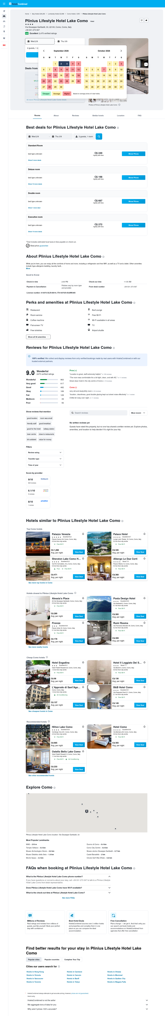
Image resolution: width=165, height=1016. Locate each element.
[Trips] (4, 38)
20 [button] (44, 81)
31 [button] (121, 87)
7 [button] (49, 69)
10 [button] (67, 69)
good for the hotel (34, 429)
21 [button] (49, 81)
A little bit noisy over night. (84, 398)
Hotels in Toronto (34, 982)
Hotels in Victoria (34, 975)
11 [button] (73, 69)
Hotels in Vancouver (35, 978)
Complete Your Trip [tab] (72, 959)
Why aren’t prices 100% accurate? (42, 1009)
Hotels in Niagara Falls (116, 982)
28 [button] (49, 87)
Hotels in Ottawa (114, 971)
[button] (4, 3)
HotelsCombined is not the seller (41, 1000)
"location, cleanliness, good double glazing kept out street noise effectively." (102, 394)
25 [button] (73, 81)
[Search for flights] (4, 11)
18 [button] (73, 75)
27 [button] (44, 87)
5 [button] (78, 63)
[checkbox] (38, 481)
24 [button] (67, 81)
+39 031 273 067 (32, 30)
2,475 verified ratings (48, 33)
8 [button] (55, 69)
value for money (45, 439)
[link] (40, 582)
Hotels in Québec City (116, 978)
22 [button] (55, 81)
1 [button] (55, 63)
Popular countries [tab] (52, 959)
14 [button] (49, 75)
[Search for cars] (4, 21)
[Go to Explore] (4, 31)
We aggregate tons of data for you (42, 1004)
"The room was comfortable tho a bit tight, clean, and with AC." (98, 377)
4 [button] (72, 63)
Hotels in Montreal (114, 975)
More (28, 268)
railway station (48, 429)
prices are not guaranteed (79, 993)
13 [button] (44, 75)
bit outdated (31, 439)
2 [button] (61, 63)
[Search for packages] (4, 26)
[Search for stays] (4, 16)
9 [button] (61, 69)
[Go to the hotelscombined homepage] (18, 4)
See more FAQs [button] (68, 898)
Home (27, 14)
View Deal (79, 552)
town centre (31, 434)
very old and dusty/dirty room (85, 391)
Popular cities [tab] (33, 959)
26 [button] (78, 81)
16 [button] (61, 75)
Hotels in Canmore (74, 971)
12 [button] (78, 69)
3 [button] (67, 63)
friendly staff (31, 423)
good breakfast (45, 423)
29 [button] (55, 87)
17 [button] (67, 75)
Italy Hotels (35, 14)
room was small (46, 418)
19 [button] (78, 75)
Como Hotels (71, 14)
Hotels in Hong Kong (35, 971)
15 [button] (55, 75)
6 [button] (43, 69)
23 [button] (61, 81)
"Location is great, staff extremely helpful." (91, 374)
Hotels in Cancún (74, 975)
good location (32, 418)
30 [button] (61, 87)
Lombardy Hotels (53, 14)
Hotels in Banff (73, 978)
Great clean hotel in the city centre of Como (91, 381)
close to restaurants (46, 434)
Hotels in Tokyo (73, 982)
